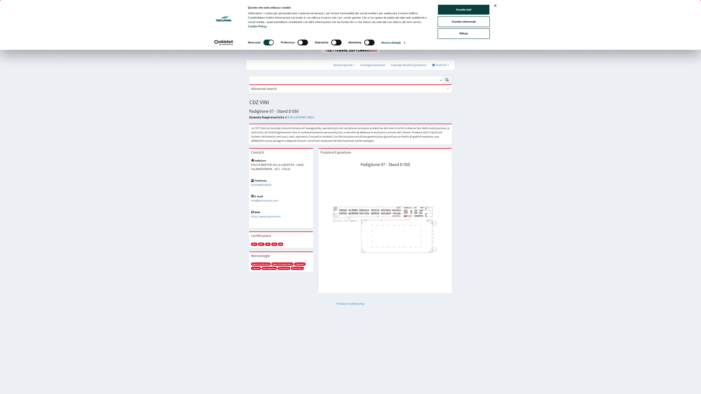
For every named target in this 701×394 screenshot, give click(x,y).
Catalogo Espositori (372, 65)
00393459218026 (261, 185)
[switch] (303, 42)
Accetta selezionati (464, 21)
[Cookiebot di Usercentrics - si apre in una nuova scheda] (224, 42)
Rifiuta (463, 33)
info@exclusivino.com (264, 200)
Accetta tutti (463, 9)
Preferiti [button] (441, 65)
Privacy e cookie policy (350, 303)
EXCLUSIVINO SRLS (301, 117)
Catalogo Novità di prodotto (408, 65)
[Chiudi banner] (495, 5)
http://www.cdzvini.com (266, 216)
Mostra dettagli (391, 42)
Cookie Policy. (257, 26)
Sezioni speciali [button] (343, 65)
